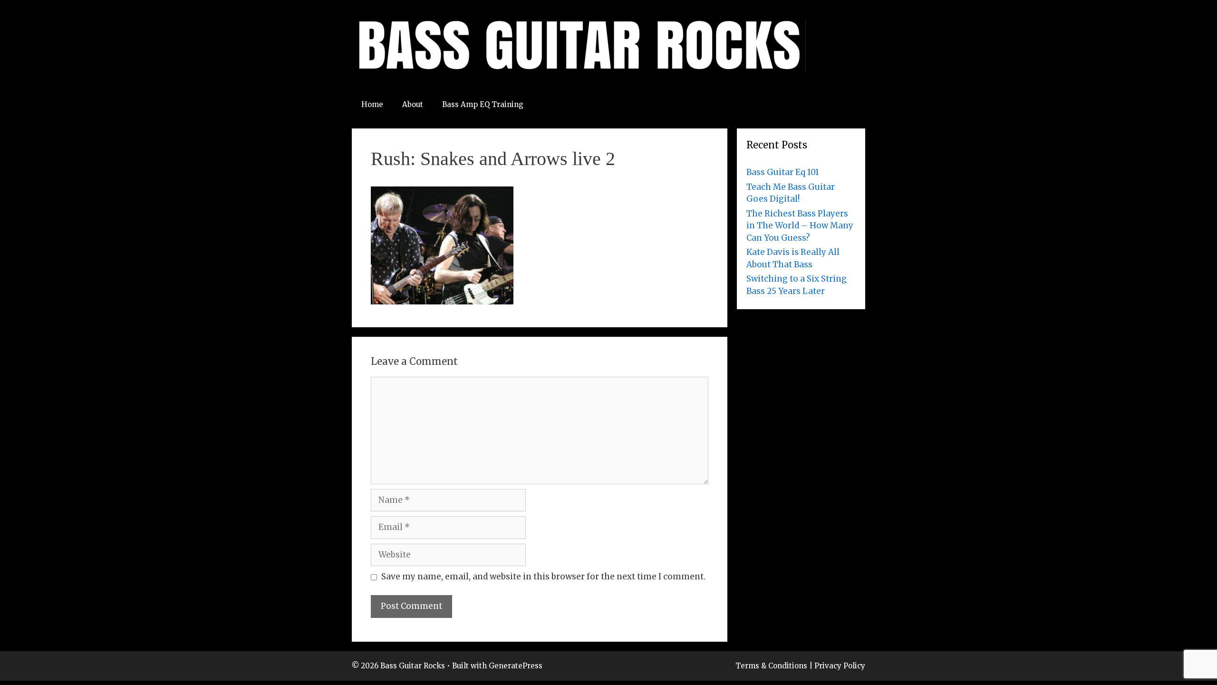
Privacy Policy (839, 665)
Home (372, 104)
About (412, 104)
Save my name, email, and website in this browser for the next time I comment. (543, 576)
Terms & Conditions (771, 665)
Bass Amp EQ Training (482, 104)
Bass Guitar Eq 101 (782, 172)
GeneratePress (515, 665)
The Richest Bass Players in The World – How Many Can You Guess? (799, 225)
